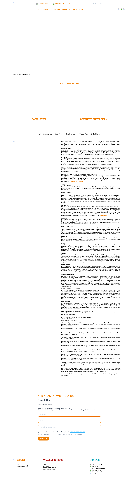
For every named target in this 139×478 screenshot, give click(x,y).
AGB (44, 465)
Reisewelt (47, 9)
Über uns (56, 9)
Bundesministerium (76, 181)
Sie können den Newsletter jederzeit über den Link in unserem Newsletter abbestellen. (60, 434)
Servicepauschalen (22, 466)
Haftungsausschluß (49, 469)
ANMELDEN (43, 439)
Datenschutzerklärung (77, 432)
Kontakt (82, 9)
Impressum (46, 466)
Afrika (21, 74)
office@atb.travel (62, 3)
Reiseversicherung (22, 465)
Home (38, 9)
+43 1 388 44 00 (43, 3)
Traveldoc (103, 215)
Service (64, 9)
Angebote (73, 9)
